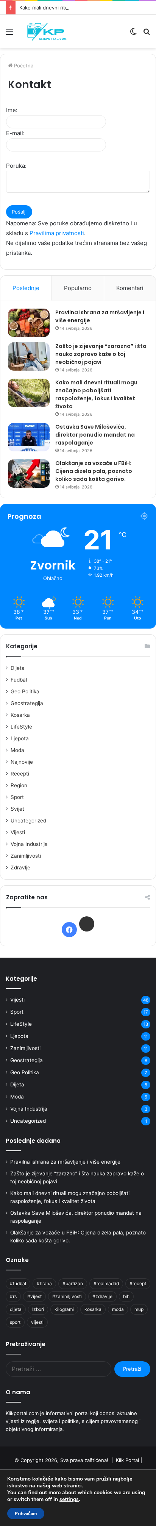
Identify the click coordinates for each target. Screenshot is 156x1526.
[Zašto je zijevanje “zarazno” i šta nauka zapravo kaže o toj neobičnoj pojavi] (29, 356)
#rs (13, 1296)
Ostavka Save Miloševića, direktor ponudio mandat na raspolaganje (95, 434)
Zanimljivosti (26, 856)
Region (19, 785)
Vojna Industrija (29, 844)
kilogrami (64, 1309)
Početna (22, 65)
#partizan (72, 1283)
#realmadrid (106, 1283)
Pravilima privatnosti (57, 233)
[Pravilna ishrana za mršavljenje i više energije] (29, 323)
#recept (137, 1283)
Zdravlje (20, 867)
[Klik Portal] (49, 31)
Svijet (17, 809)
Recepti (20, 774)
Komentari (130, 288)
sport (15, 1322)
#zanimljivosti (67, 1296)
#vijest (34, 1296)
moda (118, 1309)
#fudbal (18, 1283)
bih (126, 1296)
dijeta (16, 1309)
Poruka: (16, 165)
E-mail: (15, 133)
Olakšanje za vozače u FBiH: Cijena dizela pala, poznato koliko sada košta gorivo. (93, 471)
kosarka (92, 1309)
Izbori (38, 1309)
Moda (17, 750)
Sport (17, 797)
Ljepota (20, 738)
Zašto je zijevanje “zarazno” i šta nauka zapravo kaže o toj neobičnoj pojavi (101, 354)
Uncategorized (28, 821)
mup (139, 1309)
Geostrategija (27, 703)
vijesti (37, 1322)
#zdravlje (102, 1296)
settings (69, 1499)
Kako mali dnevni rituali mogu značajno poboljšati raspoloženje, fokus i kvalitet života (96, 394)
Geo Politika (25, 691)
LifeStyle (21, 727)
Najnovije (22, 762)
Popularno (78, 288)
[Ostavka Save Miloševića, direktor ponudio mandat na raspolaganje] (29, 437)
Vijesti (18, 832)
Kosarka (20, 715)
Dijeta (18, 668)
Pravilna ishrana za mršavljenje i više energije (65, 1162)
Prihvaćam (26, 1513)
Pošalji (19, 212)
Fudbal (19, 680)
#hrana (44, 1283)
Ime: (11, 110)
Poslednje (25, 288)
